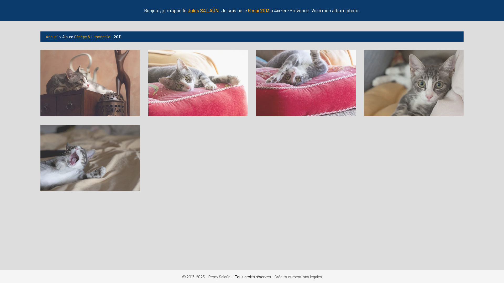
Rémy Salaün (219, 276)
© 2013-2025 (194, 276)
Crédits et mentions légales (298, 276)
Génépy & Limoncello (92, 36)
